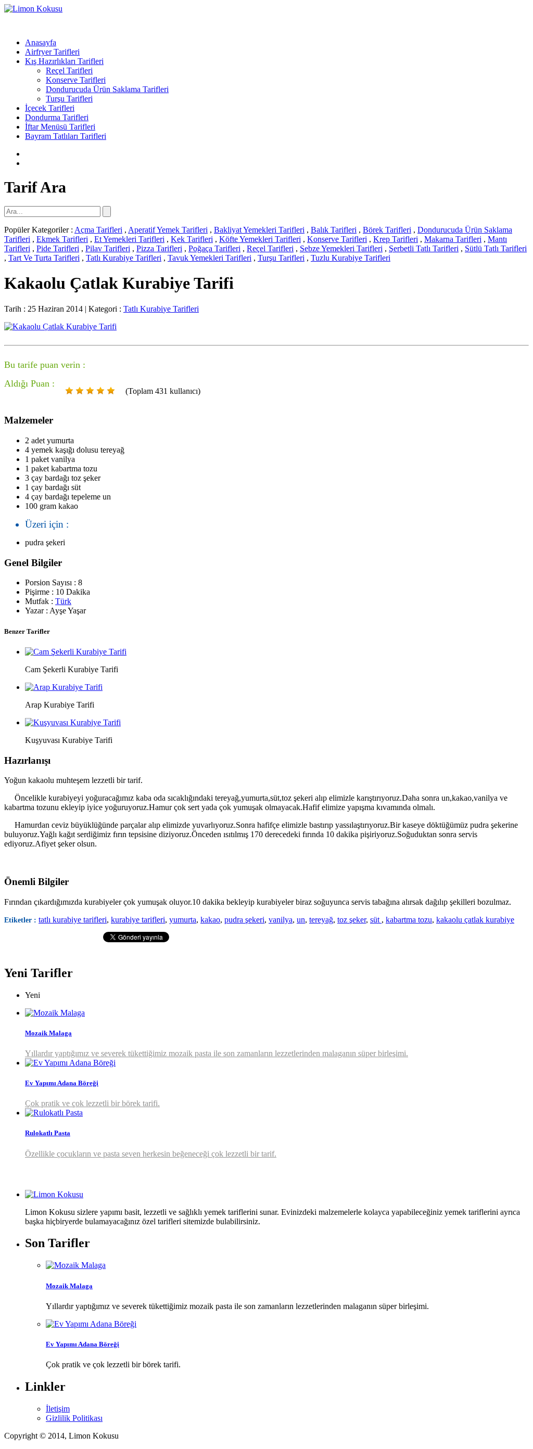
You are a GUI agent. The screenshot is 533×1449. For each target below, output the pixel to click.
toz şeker (351, 919)
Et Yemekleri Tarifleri (129, 239)
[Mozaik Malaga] (55, 1012)
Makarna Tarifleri (452, 239)
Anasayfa (40, 42)
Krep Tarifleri (395, 239)
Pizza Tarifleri (159, 248)
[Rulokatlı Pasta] (54, 1112)
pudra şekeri (244, 919)
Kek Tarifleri (192, 239)
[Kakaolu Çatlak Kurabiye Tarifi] (60, 326)
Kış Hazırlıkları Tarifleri (64, 61)
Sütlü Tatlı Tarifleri (496, 248)
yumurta (182, 919)
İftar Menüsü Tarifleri (60, 126)
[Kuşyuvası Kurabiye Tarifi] (73, 722)
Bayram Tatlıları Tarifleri (65, 136)
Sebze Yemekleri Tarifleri (341, 248)
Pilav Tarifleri (107, 248)
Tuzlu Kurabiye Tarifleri (350, 257)
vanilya (281, 919)
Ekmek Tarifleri (62, 239)
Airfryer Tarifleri (52, 51)
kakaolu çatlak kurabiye (475, 919)
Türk (63, 601)
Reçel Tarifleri (69, 70)
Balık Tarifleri (334, 229)
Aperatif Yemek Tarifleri (168, 229)
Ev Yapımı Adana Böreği (61, 1083)
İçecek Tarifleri (49, 108)
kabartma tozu (409, 919)
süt (376, 919)
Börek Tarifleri (387, 229)
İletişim (58, 1408)
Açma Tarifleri (98, 229)
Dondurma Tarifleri (56, 117)
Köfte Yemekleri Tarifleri (260, 239)
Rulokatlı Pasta (47, 1133)
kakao (210, 919)
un (301, 919)
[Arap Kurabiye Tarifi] (64, 687)
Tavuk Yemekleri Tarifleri (209, 257)
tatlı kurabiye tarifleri (73, 919)
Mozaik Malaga (48, 1033)
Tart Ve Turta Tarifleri (44, 257)
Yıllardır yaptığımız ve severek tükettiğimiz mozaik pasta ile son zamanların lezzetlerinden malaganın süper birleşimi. (216, 1053)
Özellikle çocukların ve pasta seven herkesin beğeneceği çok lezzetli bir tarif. (150, 1153)
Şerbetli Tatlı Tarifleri (424, 248)
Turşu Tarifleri (69, 98)
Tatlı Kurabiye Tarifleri (123, 257)
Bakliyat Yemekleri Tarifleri (259, 229)
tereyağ (321, 919)
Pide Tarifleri (57, 248)
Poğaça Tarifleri (214, 248)
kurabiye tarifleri (138, 919)
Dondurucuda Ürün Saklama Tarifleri (107, 89)
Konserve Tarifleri (76, 79)
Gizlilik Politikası (74, 1418)
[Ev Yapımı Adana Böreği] (70, 1062)
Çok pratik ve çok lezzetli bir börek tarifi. (92, 1103)
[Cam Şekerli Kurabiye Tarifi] (75, 651)
